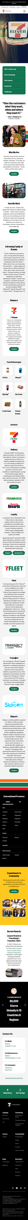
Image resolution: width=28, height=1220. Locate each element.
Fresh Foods (6, 411)
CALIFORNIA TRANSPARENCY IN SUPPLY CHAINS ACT (13, 1199)
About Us (4, 1115)
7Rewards (7, 553)
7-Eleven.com (5, 7)
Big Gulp (5, 394)
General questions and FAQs (14, 1078)
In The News (5, 1162)
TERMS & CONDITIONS (7, 1196)
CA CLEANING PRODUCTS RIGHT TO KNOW (11, 1200)
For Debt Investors (11, 1053)
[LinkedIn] (21, 1188)
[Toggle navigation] (24, 11)
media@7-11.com (10, 1046)
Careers (18, 7)
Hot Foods (18, 394)
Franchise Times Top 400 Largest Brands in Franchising (14, 950)
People (17, 1140)
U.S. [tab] (20, 802)
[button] (3, 330)
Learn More (14, 174)
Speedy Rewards (19, 553)
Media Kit (5, 1165)
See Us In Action (19, 1150)
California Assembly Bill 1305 (9, 1203)
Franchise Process (20, 1120)
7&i (3, 1122)
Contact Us (18, 1165)
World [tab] (8, 802)
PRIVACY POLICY (16, 1196)
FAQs (16, 1168)
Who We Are (5, 1119)
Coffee (4, 377)
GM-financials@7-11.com (13, 1058)
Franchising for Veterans (19, 1124)
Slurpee (18, 377)
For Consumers (10, 1065)
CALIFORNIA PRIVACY (7, 1197)
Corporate (23, 7)
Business (17, 1172)
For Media (8, 1041)
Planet (17, 1143)
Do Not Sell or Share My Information (11, 1201)
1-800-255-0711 (19, 1162)
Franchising (12, 7)
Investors (17, 1175)
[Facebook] (12, 1188)
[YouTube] (17, 1188)
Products (17, 1147)
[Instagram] (25, 1188)
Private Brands (17, 412)
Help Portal (8, 1070)
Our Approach (19, 1137)
